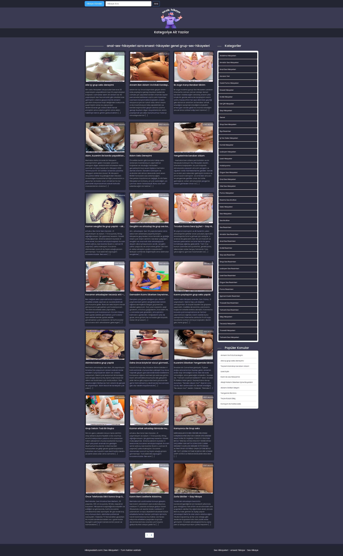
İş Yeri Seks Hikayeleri (229, 138)
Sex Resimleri (225, 227)
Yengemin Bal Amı (228, 393)
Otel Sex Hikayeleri (228, 186)
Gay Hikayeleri (226, 110)
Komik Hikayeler (226, 145)
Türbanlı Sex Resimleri (229, 310)
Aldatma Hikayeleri (228, 55)
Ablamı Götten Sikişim (230, 388)
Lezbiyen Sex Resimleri (229, 268)
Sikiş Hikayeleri (226, 317)
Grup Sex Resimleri (228, 262)
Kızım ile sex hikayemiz (230, 377)
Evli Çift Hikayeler (227, 104)
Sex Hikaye (252, 550)
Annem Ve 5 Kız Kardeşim (232, 355)
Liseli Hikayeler (226, 158)
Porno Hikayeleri (227, 193)
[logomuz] (171, 18)
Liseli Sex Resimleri (228, 275)
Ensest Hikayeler (227, 90)
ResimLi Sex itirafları (228, 200)
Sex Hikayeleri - (222, 550)
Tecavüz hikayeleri (228, 323)
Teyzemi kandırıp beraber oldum (235, 366)
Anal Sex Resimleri (228, 241)
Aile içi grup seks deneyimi (232, 361)
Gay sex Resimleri (227, 255)
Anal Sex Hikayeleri (228, 69)
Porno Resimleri (226, 289)
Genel (222, 117)
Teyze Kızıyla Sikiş (228, 398)
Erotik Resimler (226, 248)
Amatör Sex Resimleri (229, 234)
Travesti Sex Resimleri (229, 303)
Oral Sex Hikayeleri (228, 179)
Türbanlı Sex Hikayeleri (229, 337)
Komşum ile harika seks (231, 404)
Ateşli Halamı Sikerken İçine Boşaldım (237, 382)
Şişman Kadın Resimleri (230, 296)
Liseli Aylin (225, 371)
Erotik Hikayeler (226, 97)
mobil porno (225, 165)
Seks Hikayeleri (226, 207)
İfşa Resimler (225, 131)
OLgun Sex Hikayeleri (229, 172)
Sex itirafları (225, 220)
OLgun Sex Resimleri (228, 282)
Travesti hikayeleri (227, 330)
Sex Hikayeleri (226, 213)
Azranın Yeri (225, 76)
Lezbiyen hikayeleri (228, 152)
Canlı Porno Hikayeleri (229, 83)
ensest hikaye (237, 550)
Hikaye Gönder (94, 3)
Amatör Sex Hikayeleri (229, 62)
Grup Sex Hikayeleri (228, 124)
